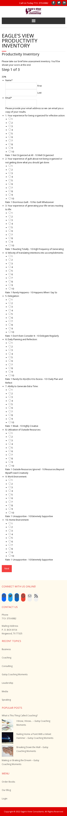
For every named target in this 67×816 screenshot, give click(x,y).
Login (4, 798)
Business (6, 649)
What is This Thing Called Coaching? (20, 715)
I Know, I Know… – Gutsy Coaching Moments (33, 722)
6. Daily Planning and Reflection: (21, 339)
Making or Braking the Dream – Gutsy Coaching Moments (20, 762)
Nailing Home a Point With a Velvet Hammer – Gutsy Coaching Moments (34, 736)
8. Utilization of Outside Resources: (23, 429)
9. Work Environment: (16, 476)
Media (5, 691)
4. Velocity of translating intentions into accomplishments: (34, 252)
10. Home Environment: (17, 519)
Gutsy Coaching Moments (15, 674)
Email (8, 97)
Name (9, 80)
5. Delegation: (12, 296)
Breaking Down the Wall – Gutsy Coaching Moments (32, 749)
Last (39, 92)
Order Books (8, 781)
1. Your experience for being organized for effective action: (35, 115)
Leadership (7, 682)
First (39, 85)
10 (12, 151)
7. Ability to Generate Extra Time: (21, 386)
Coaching (6, 657)
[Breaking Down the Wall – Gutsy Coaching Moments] (7, 751)
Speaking (6, 699)
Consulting (7, 666)
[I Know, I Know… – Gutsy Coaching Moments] (7, 724)
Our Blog (6, 790)
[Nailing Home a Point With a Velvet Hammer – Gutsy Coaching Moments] (7, 738)
